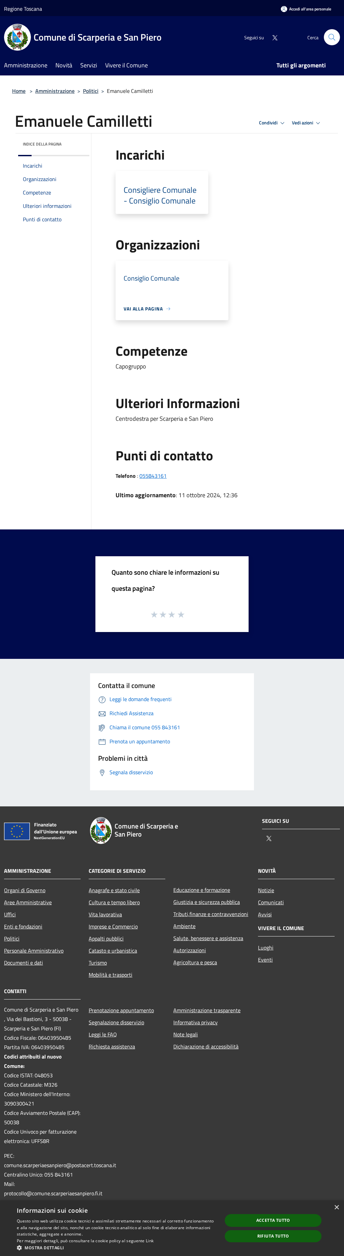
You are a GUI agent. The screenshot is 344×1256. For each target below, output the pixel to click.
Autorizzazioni (189, 950)
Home (19, 91)
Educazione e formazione (201, 890)
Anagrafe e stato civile (114, 890)
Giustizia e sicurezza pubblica (206, 902)
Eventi (265, 960)
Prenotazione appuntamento (121, 1010)
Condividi (268, 122)
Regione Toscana (23, 9)
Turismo (98, 963)
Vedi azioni (303, 122)
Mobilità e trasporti (110, 975)
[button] (116, 1247)
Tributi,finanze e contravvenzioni (210, 914)
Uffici (10, 914)
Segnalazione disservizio (116, 1022)
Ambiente (184, 926)
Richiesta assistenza (112, 1046)
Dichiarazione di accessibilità (206, 1046)
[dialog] (172, 1228)
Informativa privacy (195, 1022)
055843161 (153, 476)
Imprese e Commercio (113, 926)
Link (150, 1241)
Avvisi (265, 914)
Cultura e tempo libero (114, 902)
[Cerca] (332, 37)
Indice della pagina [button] (42, 144)
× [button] (336, 1207)
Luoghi (265, 948)
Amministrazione (55, 91)
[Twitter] (272, 37)
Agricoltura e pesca (195, 962)
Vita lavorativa (105, 914)
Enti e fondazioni (23, 926)
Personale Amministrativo (33, 951)
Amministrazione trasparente (207, 1010)
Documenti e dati (23, 963)
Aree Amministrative (28, 902)
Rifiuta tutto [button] (273, 1236)
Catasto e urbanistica (113, 951)
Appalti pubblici (106, 938)
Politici (90, 91)
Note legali (185, 1034)
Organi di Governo (24, 890)
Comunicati (271, 902)
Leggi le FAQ (103, 1034)
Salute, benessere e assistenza (208, 938)
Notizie (266, 890)
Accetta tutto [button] (273, 1220)
